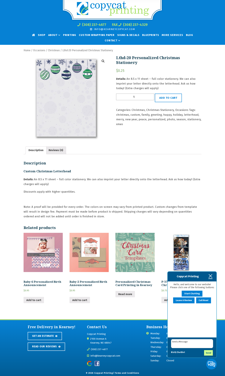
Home (27, 50)
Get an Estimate (43, 335)
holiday (178, 114)
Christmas (54, 50)
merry (120, 119)
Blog (189, 35)
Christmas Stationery (160, 110)
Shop (41, 35)
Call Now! (203, 300)
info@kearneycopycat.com (114, 29)
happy (167, 114)
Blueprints (150, 35)
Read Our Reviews (44, 346)
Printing (69, 35)
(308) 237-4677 (93, 25)
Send (208, 353)
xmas (119, 124)
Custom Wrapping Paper (96, 35)
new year (131, 119)
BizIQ (173, 352)
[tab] (36, 150)
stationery (194, 119)
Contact (111, 40)
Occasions (39, 50)
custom (135, 114)
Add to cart (168, 98)
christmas (122, 114)
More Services (172, 35)
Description (35, 150)
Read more (125, 294)
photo (171, 119)
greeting (156, 114)
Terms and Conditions (127, 373)
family (145, 114)
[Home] (33, 35)
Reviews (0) (56, 150)
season (181, 119)
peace (143, 119)
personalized (156, 119)
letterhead (191, 114)
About (52, 35)
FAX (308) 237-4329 (130, 25)
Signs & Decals (128, 35)
